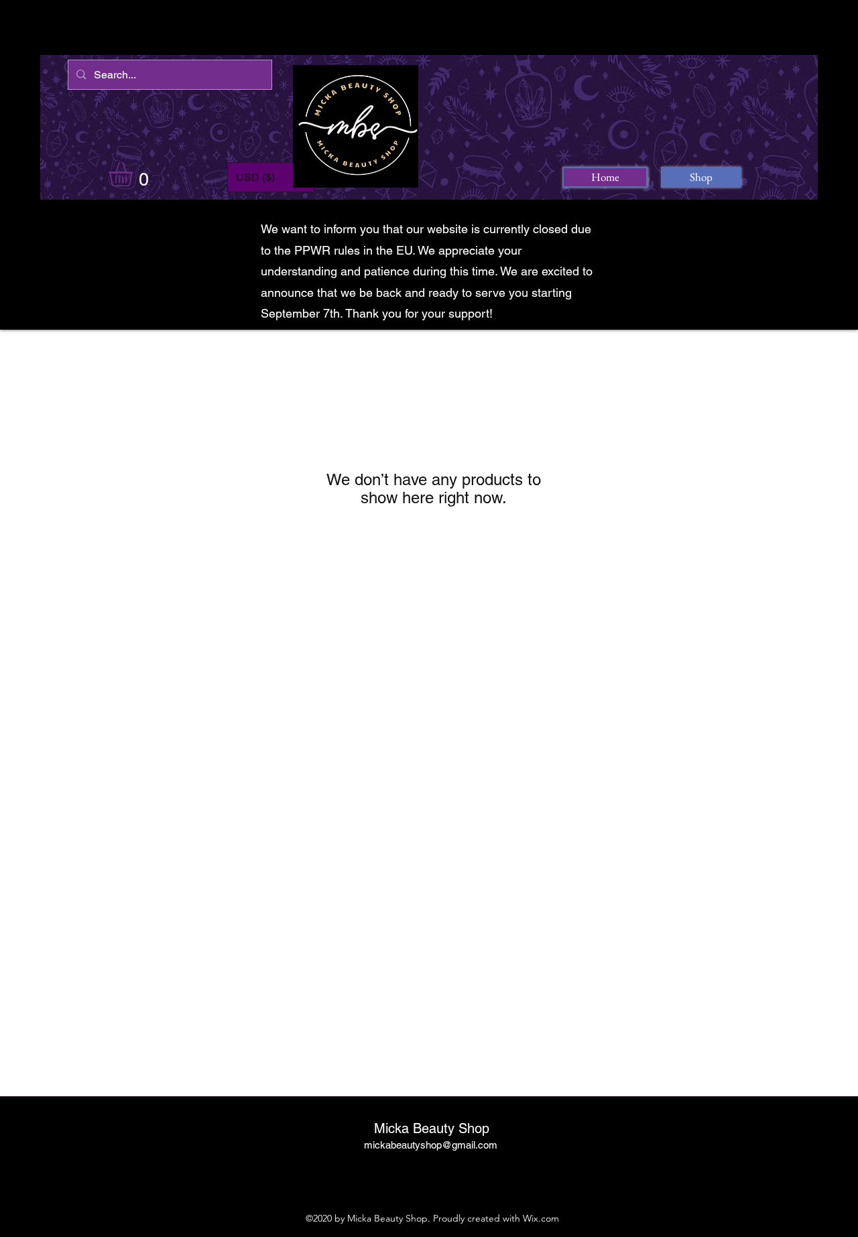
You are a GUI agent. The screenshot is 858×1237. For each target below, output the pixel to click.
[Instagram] (429, 1175)
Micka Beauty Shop (431, 1128)
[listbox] (270, 177)
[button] (135, 174)
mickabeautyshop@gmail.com (430, 1145)
